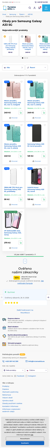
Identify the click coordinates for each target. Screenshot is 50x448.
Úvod (4, 14)
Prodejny (5, 386)
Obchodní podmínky (10, 392)
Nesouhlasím (25, 438)
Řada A (21, 14)
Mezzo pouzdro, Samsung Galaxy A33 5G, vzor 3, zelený (35, 103)
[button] (30, 7)
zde (32, 435)
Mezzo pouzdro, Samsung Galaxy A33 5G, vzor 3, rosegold (28, 46)
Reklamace (6, 395)
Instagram (32, 376)
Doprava (5, 389)
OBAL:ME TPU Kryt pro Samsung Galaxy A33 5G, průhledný (10, 46)
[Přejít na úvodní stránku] (9, 8)
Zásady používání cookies (12, 403)
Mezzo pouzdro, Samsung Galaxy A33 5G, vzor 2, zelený (12, 146)
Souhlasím (25, 443)
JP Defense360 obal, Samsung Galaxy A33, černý (12, 233)
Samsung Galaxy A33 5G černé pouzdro (35, 145)
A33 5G (30, 14)
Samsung (12, 14)
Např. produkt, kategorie (17, 20)
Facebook (20, 376)
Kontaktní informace (10, 406)
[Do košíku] (20, 113)
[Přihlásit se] (34, 7)
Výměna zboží (7, 400)
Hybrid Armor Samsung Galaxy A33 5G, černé (35, 189)
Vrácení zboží (7, 398)
